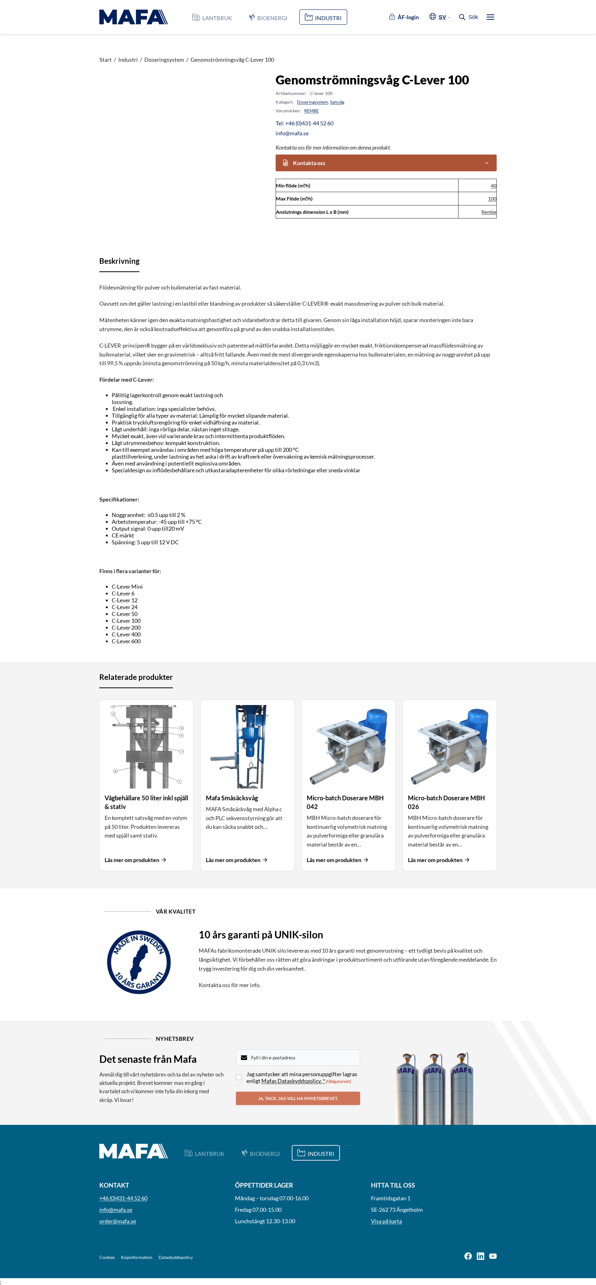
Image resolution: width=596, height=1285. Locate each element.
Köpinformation (136, 1257)
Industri (128, 59)
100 (492, 198)
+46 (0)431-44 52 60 (123, 1198)
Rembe (488, 212)
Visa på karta (386, 1221)
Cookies (107, 1257)
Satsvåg (337, 102)
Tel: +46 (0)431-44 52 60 (304, 123)
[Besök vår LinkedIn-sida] (480, 1256)
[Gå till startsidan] (133, 17)
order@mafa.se (117, 1221)
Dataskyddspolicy (176, 1257)
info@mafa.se (292, 133)
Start (105, 59)
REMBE (311, 110)
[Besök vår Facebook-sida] (468, 1256)
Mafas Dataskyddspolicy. (291, 1080)
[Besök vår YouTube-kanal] (493, 1256)
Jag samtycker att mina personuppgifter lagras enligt (301, 1077)
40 (493, 185)
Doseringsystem (164, 59)
